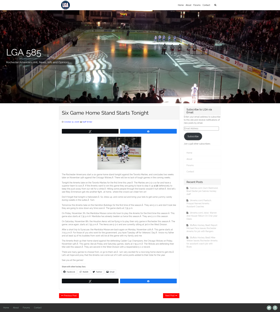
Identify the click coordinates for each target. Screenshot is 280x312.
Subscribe (193, 136)
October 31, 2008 (71, 122)
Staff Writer (87, 122)
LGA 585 (23, 52)
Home (181, 5)
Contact (206, 5)
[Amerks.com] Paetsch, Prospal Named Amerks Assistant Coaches (199, 203)
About (188, 5)
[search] (215, 5)
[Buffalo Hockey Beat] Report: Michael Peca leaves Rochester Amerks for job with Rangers (202, 228)
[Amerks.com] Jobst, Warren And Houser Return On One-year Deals (202, 216)
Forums (197, 5)
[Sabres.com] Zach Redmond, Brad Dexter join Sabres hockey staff (202, 191)
